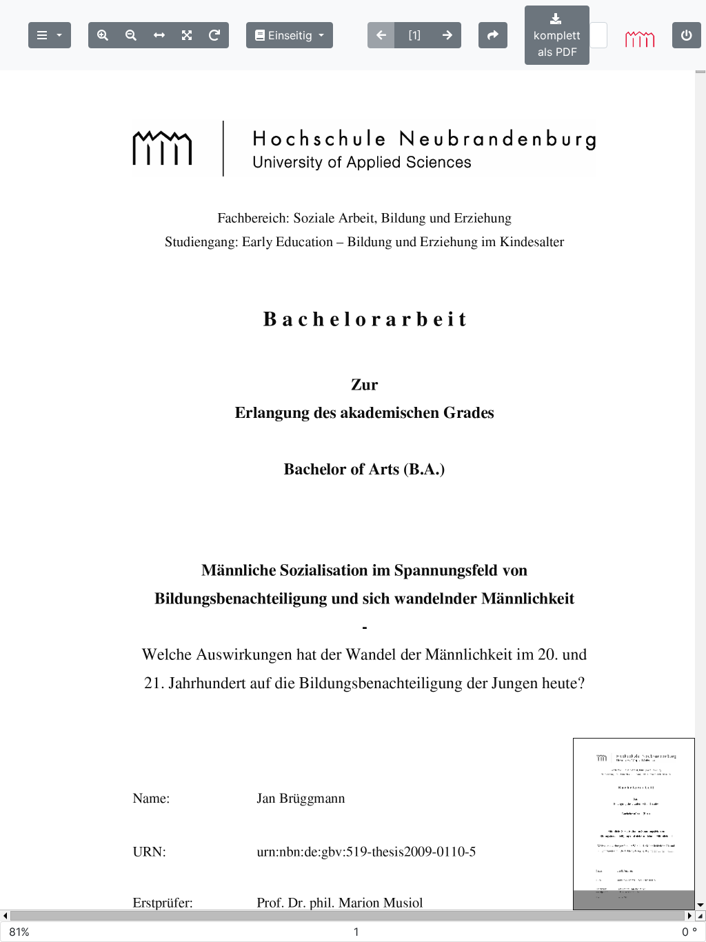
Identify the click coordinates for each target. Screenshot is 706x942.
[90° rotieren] (214, 35)
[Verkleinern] (131, 35)
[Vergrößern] (102, 35)
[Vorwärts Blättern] (447, 35)
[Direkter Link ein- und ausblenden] (492, 35)
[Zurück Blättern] (381, 35)
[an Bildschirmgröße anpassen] (187, 35)
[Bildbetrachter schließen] (686, 35)
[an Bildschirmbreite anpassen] (159, 35)
